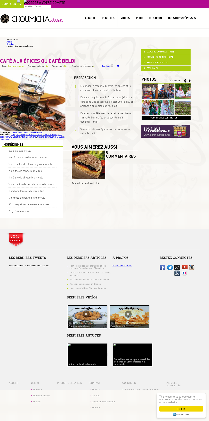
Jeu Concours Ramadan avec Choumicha (89, 279)
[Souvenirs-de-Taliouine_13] (166, 115)
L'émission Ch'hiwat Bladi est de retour (88, 288)
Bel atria (16, 137)
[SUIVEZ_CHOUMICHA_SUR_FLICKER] (184, 275)
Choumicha (32, 18)
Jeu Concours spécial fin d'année (85, 284)
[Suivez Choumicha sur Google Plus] (177, 269)
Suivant (185, 81)
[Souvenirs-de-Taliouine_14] (150, 115)
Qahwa (8, 137)
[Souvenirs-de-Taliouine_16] (166, 98)
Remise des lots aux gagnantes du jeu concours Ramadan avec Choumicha (88, 267)
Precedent (190, 81)
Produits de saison (149, 18)
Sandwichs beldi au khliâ (85, 183)
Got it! (181, 409)
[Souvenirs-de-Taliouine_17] (150, 98)
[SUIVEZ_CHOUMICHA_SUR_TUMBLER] (177, 275)
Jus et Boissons (36, 132)
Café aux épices (50, 135)
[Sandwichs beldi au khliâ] (88, 178)
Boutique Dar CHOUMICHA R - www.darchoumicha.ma (165, 131)
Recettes (108, 18)
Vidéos (125, 18)
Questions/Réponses (182, 18)
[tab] (166, 52)
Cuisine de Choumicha (47, 137)
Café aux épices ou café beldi (29, 135)
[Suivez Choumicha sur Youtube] (185, 269)
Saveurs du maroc (20, 132)
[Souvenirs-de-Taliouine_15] (183, 98)
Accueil (90, 18)
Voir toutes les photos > (166, 118)
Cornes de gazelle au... (80, 326)
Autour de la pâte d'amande (82, 364)
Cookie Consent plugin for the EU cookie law (181, 414)
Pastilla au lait (117, 326)
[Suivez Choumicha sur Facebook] (162, 269)
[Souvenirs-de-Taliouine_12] (183, 115)
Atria (23, 137)
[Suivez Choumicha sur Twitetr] (170, 270)
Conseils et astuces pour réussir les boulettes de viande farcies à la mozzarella (132, 361)
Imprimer (106, 66)
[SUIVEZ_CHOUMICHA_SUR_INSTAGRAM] (191, 269)
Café (13, 135)
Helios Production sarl (122, 266)
